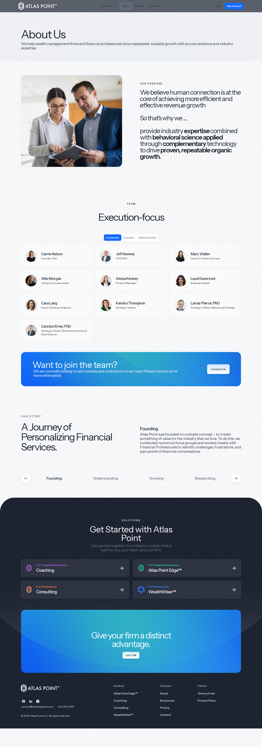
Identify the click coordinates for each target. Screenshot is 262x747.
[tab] (112, 237)
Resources (155, 6)
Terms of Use (206, 693)
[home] (40, 6)
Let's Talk (131, 655)
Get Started (234, 6)
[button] (108, 6)
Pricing (139, 6)
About (126, 6)
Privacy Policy (206, 700)
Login (218, 6)
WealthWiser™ (123, 714)
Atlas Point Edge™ (126, 693)
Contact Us (218, 369)
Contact (165, 714)
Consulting (121, 707)
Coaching (120, 700)
